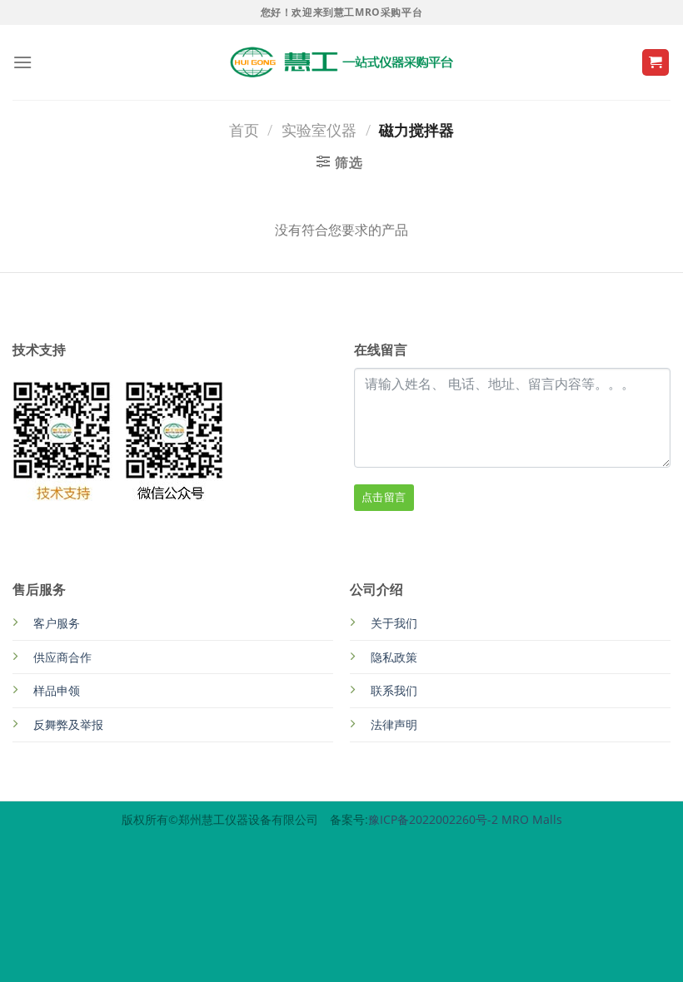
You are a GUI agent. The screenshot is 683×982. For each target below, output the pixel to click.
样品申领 (56, 690)
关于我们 (394, 623)
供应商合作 (62, 657)
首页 (244, 129)
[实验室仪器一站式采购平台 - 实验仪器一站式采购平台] (341, 62)
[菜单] (22, 62)
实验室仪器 (319, 129)
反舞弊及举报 (68, 724)
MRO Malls (531, 819)
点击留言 (383, 496)
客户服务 (56, 623)
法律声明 (394, 724)
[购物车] (656, 63)
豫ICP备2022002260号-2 (434, 819)
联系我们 (394, 690)
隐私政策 (394, 657)
